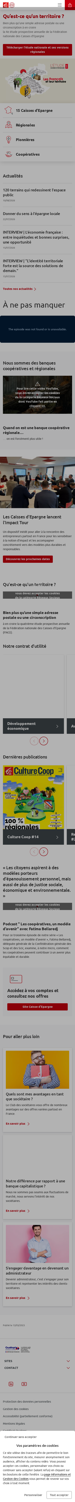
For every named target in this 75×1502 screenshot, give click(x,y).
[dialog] (37, 751)
